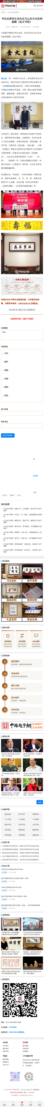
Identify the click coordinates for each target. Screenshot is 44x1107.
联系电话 (4, 422)
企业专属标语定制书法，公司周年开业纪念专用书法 (20, 856)
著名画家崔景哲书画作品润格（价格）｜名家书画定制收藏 (20, 905)
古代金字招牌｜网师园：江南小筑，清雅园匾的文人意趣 (22, 533)
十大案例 (35, 819)
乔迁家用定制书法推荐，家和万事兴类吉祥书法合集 (20, 849)
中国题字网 (14, 27)
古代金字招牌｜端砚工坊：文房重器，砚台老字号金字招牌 (22, 509)
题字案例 (26, 1046)
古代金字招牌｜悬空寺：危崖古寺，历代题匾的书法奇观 (22, 539)
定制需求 (4, 328)
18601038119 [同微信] (28, 303)
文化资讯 (4, 872)
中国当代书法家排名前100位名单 (12, 869)
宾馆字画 (21, 824)
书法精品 (8, 830)
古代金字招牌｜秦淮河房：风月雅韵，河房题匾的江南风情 (22, 527)
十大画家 (21, 819)
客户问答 (21, 814)
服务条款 (6, 1048)
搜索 (39, 802)
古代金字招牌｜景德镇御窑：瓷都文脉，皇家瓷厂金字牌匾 (22, 545)
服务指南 (6, 1059)
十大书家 (8, 819)
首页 (3, 12)
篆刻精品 (35, 830)
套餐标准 (35, 835)
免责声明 (6, 1051)
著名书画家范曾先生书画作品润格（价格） (15, 878)
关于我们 (6, 1046)
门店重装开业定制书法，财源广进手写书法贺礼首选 (20, 846)
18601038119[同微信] (16, 1032)
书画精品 (26, 1051)
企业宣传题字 (13, 12)
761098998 (13, 1027)
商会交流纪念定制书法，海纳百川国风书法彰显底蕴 (20, 853)
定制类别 (4, 371)
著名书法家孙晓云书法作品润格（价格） (14, 896)
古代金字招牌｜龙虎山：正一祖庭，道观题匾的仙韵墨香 (22, 515)
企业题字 (4, 495)
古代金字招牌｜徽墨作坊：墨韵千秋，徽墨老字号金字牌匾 (22, 521)
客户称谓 (4, 409)
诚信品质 (8, 814)
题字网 (8, 90)
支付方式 (6, 1065)
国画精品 (21, 830)
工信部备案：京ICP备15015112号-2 (22, 1095)
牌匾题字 (12, 495)
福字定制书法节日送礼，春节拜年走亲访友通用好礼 (20, 860)
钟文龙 (4, 78)
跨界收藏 (8, 835)
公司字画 (35, 824)
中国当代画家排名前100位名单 (11, 887)
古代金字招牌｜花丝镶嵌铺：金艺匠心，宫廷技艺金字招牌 (22, 551)
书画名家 (26, 1048)
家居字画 (8, 824)
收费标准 (35, 814)
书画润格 (21, 835)
